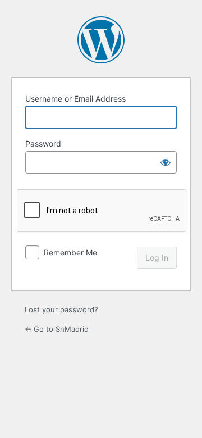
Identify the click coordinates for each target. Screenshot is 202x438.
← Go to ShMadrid (57, 329)
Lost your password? (61, 309)
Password (43, 143)
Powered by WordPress (101, 39)
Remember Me (70, 252)
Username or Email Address (75, 98)
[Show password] (165, 162)
